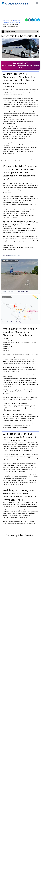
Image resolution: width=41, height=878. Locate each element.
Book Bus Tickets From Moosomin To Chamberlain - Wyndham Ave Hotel (18, 466)
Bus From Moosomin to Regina (12, 161)
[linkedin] (32, 19)
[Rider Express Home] (15, 3)
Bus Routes (6, 21)
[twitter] (38, 19)
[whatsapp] (26, 19)
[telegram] (35, 19)
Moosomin (33, 89)
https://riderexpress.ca (10, 480)
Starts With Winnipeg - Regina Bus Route (12, 22)
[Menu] (37, 3)
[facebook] (29, 19)
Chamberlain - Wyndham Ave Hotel (14, 91)
